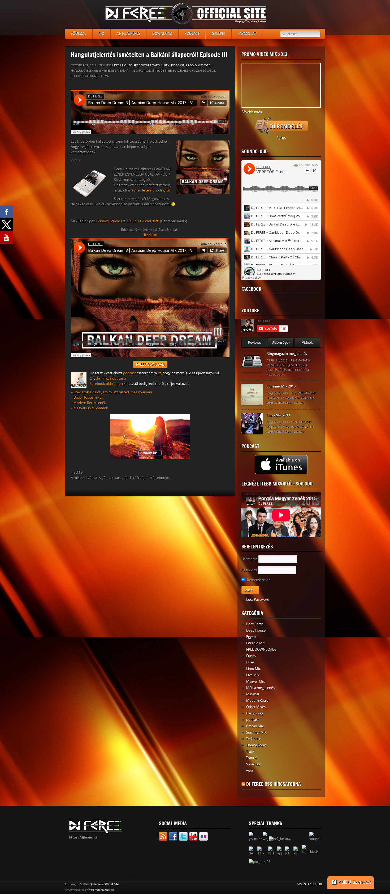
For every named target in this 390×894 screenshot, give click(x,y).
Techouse (253, 739)
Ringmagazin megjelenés (287, 354)
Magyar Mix (255, 681)
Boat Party (254, 624)
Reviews (254, 342)
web (207, 65)
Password (249, 570)
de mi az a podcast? (111, 378)
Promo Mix (194, 65)
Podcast (192, 34)
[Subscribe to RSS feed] (163, 837)
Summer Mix (256, 732)
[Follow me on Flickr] (203, 837)
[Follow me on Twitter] (183, 837)
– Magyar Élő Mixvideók (89, 408)
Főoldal (78, 34)
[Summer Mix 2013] (252, 394)
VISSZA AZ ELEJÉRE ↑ (311, 884)
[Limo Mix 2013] (252, 423)
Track (250, 751)
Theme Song (256, 745)
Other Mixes (256, 707)
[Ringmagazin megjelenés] (252, 361)
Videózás (253, 764)
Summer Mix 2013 (281, 386)
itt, (160, 373)
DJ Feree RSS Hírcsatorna (273, 784)
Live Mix (252, 675)
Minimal (252, 694)
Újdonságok (280, 342)
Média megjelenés (260, 688)
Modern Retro (257, 701)
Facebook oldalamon (106, 384)
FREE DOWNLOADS (146, 65)
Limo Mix (253, 669)
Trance (251, 758)
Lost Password (257, 600)
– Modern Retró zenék (88, 403)
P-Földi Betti (149, 221)
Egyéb (251, 637)
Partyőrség (254, 713)
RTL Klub (130, 221)
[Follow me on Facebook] (173, 837)
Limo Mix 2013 (278, 415)
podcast (177, 65)
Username (249, 559)
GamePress (107, 889)
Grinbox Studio (108, 221)
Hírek (165, 65)
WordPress (94, 889)
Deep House (123, 65)
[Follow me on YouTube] (193, 837)
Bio (101, 34)
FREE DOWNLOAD (150, 365)
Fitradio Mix (255, 643)
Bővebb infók (251, 112)
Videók (307, 342)
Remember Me (258, 580)
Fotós (281, 138)
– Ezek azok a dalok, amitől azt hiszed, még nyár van (111, 392)
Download (162, 34)
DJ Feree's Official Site (104, 884)
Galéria (218, 34)
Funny (251, 656)
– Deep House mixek (87, 397)
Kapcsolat (246, 34)
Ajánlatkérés (128, 34)
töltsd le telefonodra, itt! (151, 190)
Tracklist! (150, 235)
